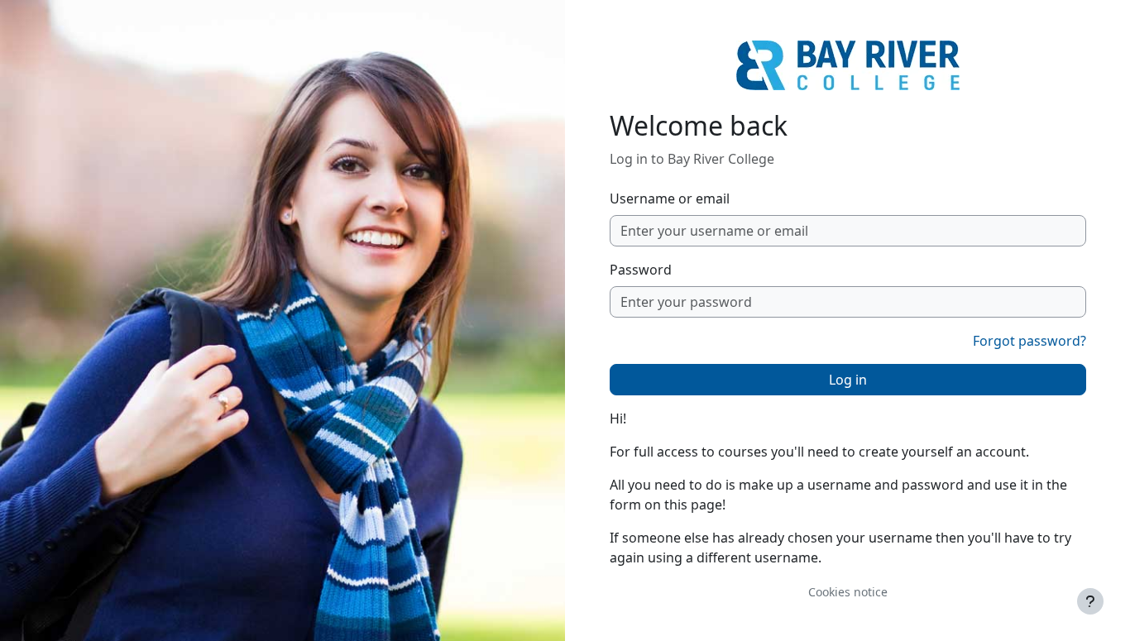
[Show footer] (1090, 601)
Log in (848, 380)
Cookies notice (848, 592)
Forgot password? (1029, 341)
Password (641, 270)
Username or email (670, 198)
